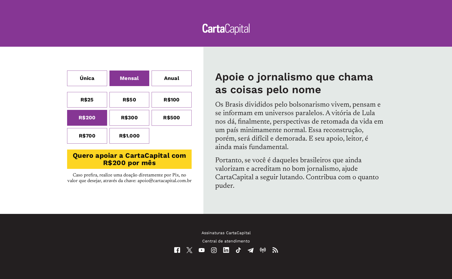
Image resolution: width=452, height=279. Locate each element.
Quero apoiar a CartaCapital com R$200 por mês (129, 159)
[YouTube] (202, 250)
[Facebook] (177, 250)
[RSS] (275, 250)
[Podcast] (263, 250)
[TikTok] (238, 250)
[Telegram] (251, 250)
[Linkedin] (226, 250)
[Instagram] (214, 250)
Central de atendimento (226, 241)
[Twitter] (189, 250)
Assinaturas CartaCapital (226, 232)
